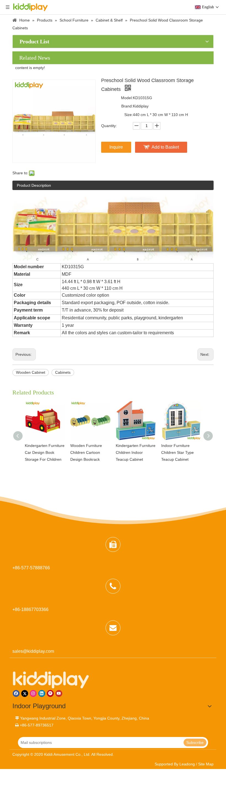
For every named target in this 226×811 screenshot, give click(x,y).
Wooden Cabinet (30, 372)
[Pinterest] (50, 693)
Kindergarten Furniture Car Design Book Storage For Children (44, 452)
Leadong (187, 764)
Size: (128, 114)
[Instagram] (33, 693)
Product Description (34, 185)
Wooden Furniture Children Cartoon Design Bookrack (86, 452)
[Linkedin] (41, 693)
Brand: (127, 106)
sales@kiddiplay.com (33, 651)
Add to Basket (165, 147)
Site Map (206, 764)
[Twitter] (24, 693)
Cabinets (63, 372)
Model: (127, 98)
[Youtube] (58, 693)
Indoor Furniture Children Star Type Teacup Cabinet (177, 452)
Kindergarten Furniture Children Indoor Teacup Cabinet (135, 452)
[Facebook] (16, 693)
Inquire (116, 147)
